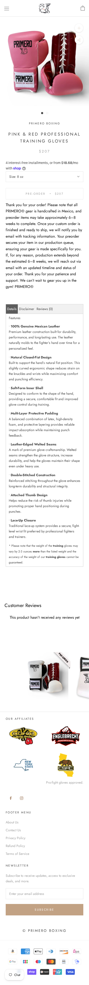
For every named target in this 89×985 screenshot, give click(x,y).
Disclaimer (26, 308)
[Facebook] (10, 798)
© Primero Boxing (45, 930)
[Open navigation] (6, 8)
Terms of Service (17, 853)
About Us (12, 822)
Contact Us (13, 830)
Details (12, 308)
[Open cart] (83, 8)
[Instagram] (21, 798)
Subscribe (44, 910)
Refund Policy (15, 845)
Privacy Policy (15, 838)
